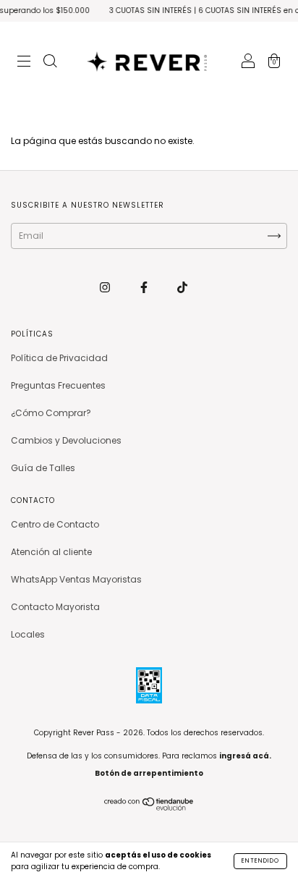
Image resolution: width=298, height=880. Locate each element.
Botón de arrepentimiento (149, 773)
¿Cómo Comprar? (51, 413)
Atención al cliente (51, 552)
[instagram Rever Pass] (106, 287)
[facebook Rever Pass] (145, 287)
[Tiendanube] (149, 807)
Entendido (260, 861)
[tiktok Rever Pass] (182, 287)
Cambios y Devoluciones (66, 440)
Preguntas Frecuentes (58, 385)
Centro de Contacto (55, 524)
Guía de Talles (43, 468)
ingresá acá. (245, 755)
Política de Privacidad (59, 358)
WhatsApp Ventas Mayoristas (76, 579)
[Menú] (24, 62)
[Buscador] (50, 62)
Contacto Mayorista (55, 607)
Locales (28, 634)
